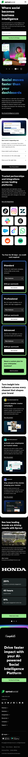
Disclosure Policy (5, 750)
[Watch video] (24, 543)
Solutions (4, 711)
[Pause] (22, 543)
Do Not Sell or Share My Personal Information (11, 753)
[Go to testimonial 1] (11, 621)
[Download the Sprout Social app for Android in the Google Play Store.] (15, 738)
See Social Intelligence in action (10, 113)
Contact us (4, 699)
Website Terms (17, 747)
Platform (4, 707)
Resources (4, 718)
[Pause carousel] (21, 69)
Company (4, 721)
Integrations (5, 714)
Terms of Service (9, 747)
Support (4, 725)
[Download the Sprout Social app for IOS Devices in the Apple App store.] (6, 738)
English (5, 734)
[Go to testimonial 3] (16, 621)
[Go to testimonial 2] (14, 621)
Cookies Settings (13, 750)
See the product (8, 417)
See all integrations (8, 201)
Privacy (3, 747)
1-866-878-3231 (6, 696)
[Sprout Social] (8, 2)
